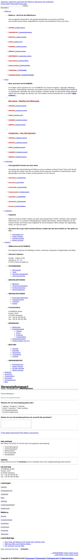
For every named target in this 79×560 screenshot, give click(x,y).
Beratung (15, 284)
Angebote (8, 211)
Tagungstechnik (18, 300)
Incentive (19, 335)
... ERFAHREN (58, 555)
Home (3, 388)
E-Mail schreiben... (67, 558)
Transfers (15, 301)
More (6, 80)
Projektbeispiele (18, 329)
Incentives (8, 374)
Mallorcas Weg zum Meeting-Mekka (18, 544)
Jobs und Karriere (18, 276)
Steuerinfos (16, 352)
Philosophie (16, 270)
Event (18, 333)
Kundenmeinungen (19, 339)
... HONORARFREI (57, 553)
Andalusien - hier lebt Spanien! (22, 133)
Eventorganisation (19, 288)
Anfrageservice (17, 234)
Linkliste (15, 356)
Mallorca (8, 11)
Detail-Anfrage (17, 236)
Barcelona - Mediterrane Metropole (23, 101)
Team (14, 272)
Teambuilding (21, 337)
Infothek (15, 349)
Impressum (30, 558)
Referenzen (16, 327)
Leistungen (9, 161)
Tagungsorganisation (20, 286)
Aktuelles (15, 351)
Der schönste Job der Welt (14, 546)
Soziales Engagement (20, 274)
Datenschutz (41, 558)
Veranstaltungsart (26, 388)
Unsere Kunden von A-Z (21, 341)
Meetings (8, 372)
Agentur (7, 242)
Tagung (19, 331)
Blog (6, 382)
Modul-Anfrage (17, 240)
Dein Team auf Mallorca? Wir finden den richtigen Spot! (25, 542)
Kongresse (8, 378)
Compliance (16, 354)
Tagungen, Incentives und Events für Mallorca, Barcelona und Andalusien (27, 2)
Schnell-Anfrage (18, 238)
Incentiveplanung (18, 290)
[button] (5, 8)
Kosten (14, 303)
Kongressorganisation (20, 298)
